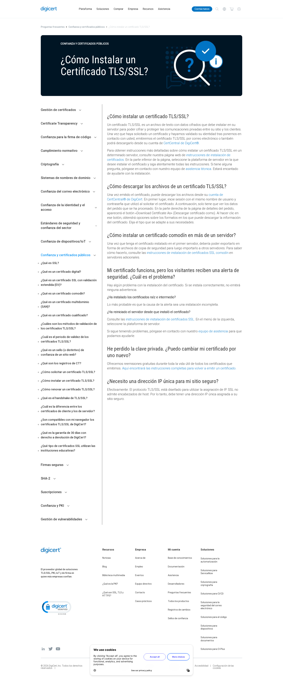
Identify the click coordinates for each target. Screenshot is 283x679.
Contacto (140, 592)
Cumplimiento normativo (59, 150)
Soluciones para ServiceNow (209, 572)
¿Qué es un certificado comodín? (63, 293)
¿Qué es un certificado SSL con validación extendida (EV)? (69, 282)
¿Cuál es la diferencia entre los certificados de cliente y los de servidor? (68, 409)
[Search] (217, 9)
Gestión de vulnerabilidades (61, 519)
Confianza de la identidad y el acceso (63, 207)
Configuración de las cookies (223, 667)
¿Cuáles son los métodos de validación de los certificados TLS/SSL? (69, 326)
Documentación (176, 566)
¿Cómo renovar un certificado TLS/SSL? (68, 389)
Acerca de (140, 557)
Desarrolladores (176, 583)
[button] (56, 607)
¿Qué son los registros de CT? (61, 363)
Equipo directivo (143, 583)
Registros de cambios (179, 609)
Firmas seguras (52, 465)
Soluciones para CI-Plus (213, 649)
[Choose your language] (224, 9)
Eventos (139, 575)
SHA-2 (45, 478)
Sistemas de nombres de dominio (65, 178)
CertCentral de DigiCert (181, 143)
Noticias (106, 557)
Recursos (148, 8)
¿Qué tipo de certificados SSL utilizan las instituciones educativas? (68, 448)
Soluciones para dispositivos (209, 627)
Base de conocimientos (180, 557)
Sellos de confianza (178, 618)
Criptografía (50, 164)
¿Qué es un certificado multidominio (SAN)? (65, 304)
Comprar (118, 8)
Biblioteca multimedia (113, 575)
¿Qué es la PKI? (110, 583)
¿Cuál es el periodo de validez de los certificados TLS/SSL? (65, 339)
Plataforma (85, 8)
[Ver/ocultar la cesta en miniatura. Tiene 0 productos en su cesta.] (231, 9)
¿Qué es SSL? (50, 263)
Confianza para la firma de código (66, 137)
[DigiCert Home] (49, 9)
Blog (104, 566)
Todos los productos (178, 601)
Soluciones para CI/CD (212, 593)
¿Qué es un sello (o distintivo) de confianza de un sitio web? (62, 352)
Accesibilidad (201, 666)
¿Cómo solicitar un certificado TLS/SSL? (68, 372)
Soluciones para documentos (209, 639)
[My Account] (239, 9)
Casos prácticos (143, 601)
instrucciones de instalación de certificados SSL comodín (187, 253)
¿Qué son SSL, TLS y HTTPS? (112, 594)
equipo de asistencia (213, 331)
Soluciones (102, 8)
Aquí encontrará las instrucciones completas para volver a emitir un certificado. (179, 368)
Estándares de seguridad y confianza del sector (60, 225)
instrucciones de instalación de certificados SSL (160, 319)
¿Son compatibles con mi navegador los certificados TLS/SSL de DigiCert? (67, 422)
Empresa (133, 8)
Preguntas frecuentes (53, 26)
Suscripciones (51, 492)
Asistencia (164, 8)
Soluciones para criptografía (209, 584)
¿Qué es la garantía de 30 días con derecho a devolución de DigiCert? (63, 435)
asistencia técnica (198, 169)
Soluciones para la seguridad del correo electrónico (211, 605)
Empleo (139, 566)
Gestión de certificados (58, 110)
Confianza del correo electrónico (65, 191)
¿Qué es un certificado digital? (61, 272)
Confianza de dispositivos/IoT (63, 241)
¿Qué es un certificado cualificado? (64, 315)
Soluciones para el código (214, 617)
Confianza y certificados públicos (86, 26)
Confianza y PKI (52, 505)
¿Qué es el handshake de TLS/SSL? (64, 398)
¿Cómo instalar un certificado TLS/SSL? (67, 381)
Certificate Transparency (59, 123)
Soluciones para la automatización (210, 560)
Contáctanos (202, 8)
